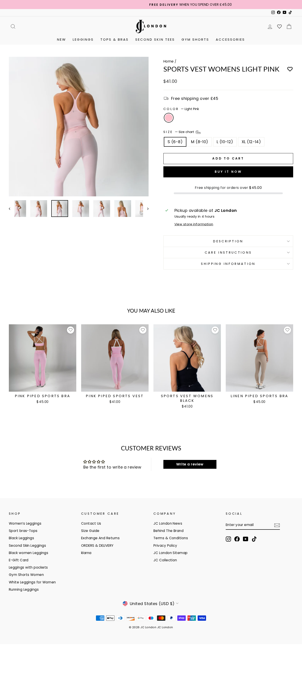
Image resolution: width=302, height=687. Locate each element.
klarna (86, 552)
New (61, 39)
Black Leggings (21, 538)
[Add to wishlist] (290, 69)
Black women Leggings (28, 552)
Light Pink (168, 117)
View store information (193, 224)
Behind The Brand (168, 530)
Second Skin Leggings (27, 545)
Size (179, 132)
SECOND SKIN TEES (155, 39)
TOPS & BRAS (114, 39)
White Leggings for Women (32, 582)
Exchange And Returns (100, 538)
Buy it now (228, 171)
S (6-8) (175, 141)
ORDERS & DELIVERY (97, 545)
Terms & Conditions (170, 538)
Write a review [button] (190, 464)
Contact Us (91, 523)
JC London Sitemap (170, 552)
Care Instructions (228, 252)
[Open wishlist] (279, 26)
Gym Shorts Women (26, 574)
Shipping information (228, 264)
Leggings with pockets (28, 567)
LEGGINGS (83, 39)
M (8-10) (199, 141)
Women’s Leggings (25, 523)
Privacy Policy (165, 545)
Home (168, 61)
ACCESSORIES (230, 39)
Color (181, 109)
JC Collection (165, 560)
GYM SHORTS (195, 39)
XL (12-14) (251, 141)
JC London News (167, 523)
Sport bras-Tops (23, 530)
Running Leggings (24, 589)
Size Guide (90, 530)
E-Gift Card (19, 560)
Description (228, 241)
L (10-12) (225, 141)
